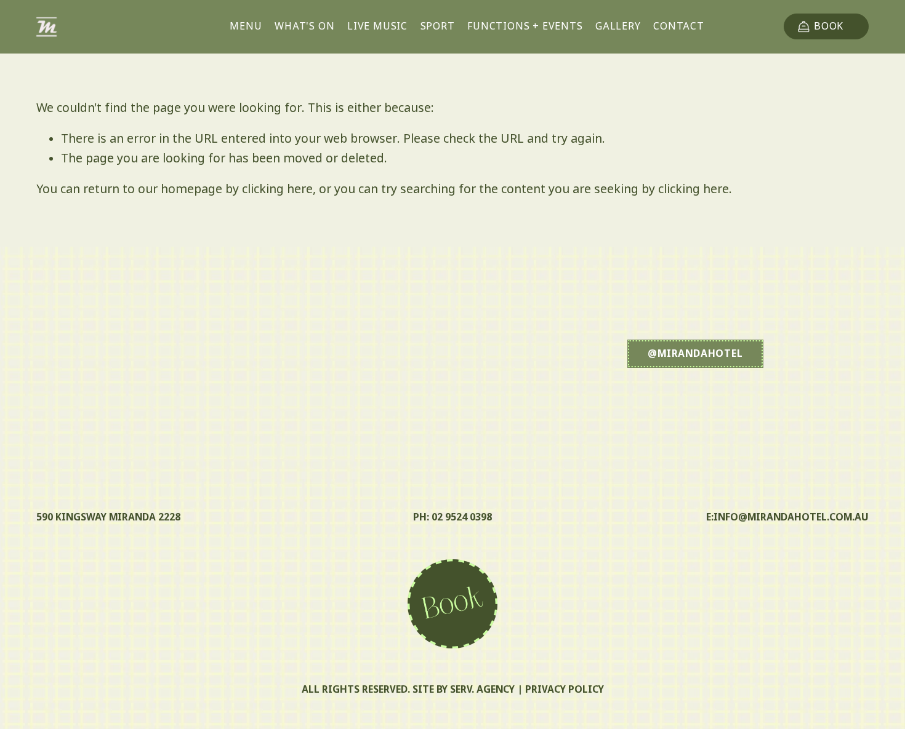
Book (828, 26)
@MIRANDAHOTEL (695, 354)
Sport (437, 26)
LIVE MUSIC (377, 26)
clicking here (277, 190)
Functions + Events (524, 26)
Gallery (618, 26)
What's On (304, 26)
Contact (678, 26)
